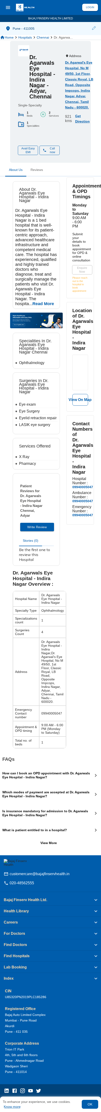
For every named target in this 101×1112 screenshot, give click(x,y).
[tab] (15, 171)
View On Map (80, 400)
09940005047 (82, 487)
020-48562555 (22, 883)
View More (48, 843)
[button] (93, 28)
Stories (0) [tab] (30, 540)
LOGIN (90, 7)
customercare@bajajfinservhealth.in (40, 874)
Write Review (37, 527)
